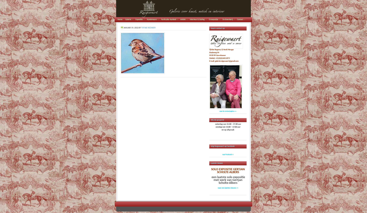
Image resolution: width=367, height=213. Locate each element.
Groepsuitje (212, 19)
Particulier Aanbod (168, 19)
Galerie (127, 19)
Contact (239, 19)
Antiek (182, 19)
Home (120, 19)
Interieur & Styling (196, 19)
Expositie (138, 19)
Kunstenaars (151, 19)
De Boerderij (227, 19)
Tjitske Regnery (148, 28)
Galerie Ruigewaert (183, 8)
